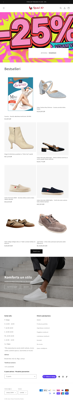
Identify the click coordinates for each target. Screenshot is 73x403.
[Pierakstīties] (34, 376)
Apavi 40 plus (11, 399)
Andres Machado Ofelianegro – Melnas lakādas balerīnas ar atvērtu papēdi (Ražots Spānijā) (52, 158)
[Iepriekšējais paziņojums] (3, 2)
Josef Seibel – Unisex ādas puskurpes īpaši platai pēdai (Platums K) (51, 242)
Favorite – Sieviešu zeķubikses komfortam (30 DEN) (17, 116)
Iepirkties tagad (12, 287)
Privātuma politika (42, 324)
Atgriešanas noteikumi (43, 328)
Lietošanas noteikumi (43, 336)
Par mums (40, 344)
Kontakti (39, 340)
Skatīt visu (36, 251)
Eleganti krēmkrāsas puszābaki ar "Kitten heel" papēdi (18, 154)
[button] (4, 8)
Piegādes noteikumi (42, 332)
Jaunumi (26, 287)
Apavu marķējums (42, 348)
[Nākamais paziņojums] (69, 2)
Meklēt (39, 320)
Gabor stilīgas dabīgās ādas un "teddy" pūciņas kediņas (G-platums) (20, 242)
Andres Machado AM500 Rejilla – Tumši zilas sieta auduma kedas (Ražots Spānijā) (52, 201)
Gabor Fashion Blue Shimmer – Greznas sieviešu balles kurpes (51, 108)
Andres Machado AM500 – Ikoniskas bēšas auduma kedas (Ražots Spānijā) (19, 198)
